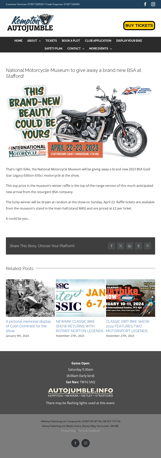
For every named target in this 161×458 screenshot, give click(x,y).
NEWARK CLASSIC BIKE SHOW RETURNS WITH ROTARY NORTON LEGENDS (79, 326)
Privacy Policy (68, 430)
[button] (9, 309)
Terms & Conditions (89, 430)
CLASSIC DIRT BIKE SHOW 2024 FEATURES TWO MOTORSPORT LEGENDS (127, 326)
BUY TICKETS (139, 25)
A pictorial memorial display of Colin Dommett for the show (28, 326)
